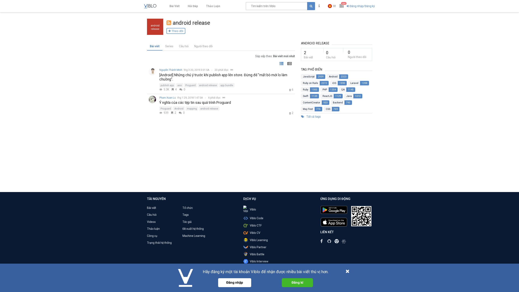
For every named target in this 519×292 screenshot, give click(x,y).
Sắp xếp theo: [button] (275, 56)
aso (179, 85)
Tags (185, 214)
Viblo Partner (258, 247)
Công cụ (152, 235)
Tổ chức (187, 207)
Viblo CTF (256, 225)
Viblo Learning (259, 240)
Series (169, 46)
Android (178, 108)
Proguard (190, 85)
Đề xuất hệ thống (193, 228)
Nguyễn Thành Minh (170, 69)
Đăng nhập (234, 282)
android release (208, 85)
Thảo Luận (213, 6)
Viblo (253, 209)
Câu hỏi (184, 46)
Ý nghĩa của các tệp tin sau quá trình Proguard (195, 103)
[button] (332, 6)
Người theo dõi (203, 46)
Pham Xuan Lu (167, 97)
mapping (192, 108)
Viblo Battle (257, 254)
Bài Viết (174, 6)
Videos (151, 221)
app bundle (226, 85)
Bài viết (155, 46)
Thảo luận (153, 228)
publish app (167, 85)
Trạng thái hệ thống (159, 242)
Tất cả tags (313, 116)
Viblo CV (255, 232)
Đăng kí (297, 282)
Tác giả (187, 221)
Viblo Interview (259, 261)
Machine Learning (193, 235)
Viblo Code (256, 218)
